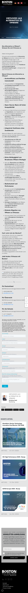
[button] (2, 590)
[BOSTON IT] (7, 3)
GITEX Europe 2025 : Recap (11, 489)
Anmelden (14, 557)
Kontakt (5, 583)
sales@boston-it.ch (8, 316)
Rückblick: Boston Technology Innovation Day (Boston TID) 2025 (13, 424)
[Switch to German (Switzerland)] (21, 3)
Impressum (6, 585)
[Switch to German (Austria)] (18, 3)
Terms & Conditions (8, 586)
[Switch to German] (15, 3)
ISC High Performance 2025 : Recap (14, 457)
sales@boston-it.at (8, 304)
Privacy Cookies (7, 588)
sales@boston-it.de (8, 293)
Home (3, 37)
